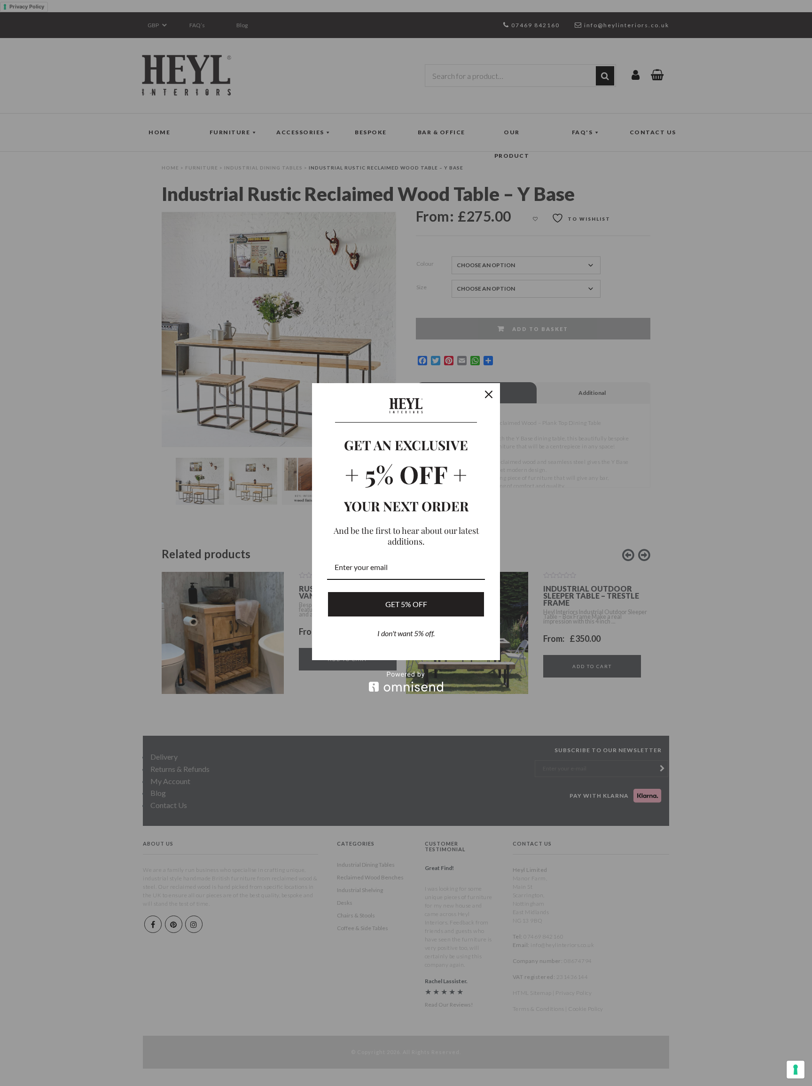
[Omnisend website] (406, 681)
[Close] (488, 394)
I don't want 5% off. (406, 633)
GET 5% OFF (406, 604)
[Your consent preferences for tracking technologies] (795, 1069)
